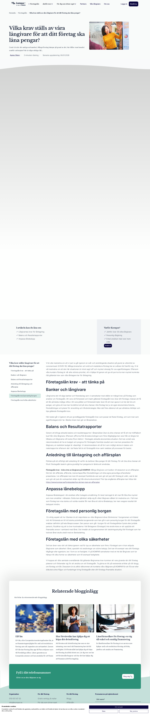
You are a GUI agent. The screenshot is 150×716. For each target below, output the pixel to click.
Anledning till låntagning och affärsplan (21, 385)
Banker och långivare (18, 375)
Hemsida (12, 13)
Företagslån (22, 13)
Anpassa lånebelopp (18, 391)
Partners (83, 4)
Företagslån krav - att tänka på (22, 371)
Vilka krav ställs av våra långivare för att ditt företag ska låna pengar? (54, 13)
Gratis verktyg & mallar (47, 698)
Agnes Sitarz (15, 55)
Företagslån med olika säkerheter (23, 400)
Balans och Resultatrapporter (22, 379)
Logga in (124, 4)
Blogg (69, 698)
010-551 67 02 (15, 698)
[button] (33, 4)
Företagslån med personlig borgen (24, 396)
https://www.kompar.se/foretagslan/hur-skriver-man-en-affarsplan (73, 482)
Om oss (106, 4)
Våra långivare (95, 4)
